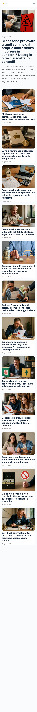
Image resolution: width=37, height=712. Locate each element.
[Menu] (34, 4)
